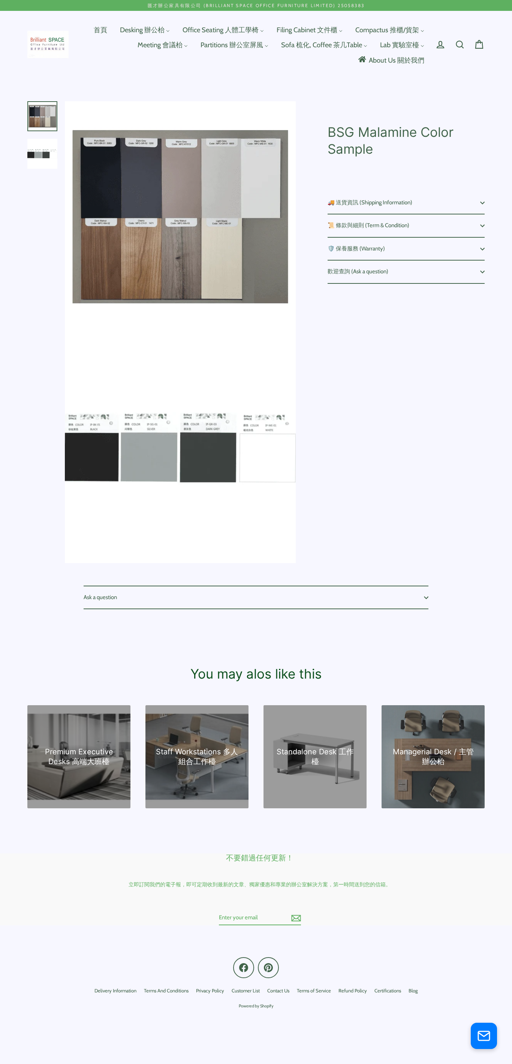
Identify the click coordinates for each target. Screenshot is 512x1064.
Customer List (246, 991)
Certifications (387, 991)
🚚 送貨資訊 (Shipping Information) (370, 202)
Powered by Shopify (256, 1006)
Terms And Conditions (166, 991)
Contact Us (278, 991)
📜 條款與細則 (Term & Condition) (368, 225)
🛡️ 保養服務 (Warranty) (356, 248)
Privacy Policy (210, 991)
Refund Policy (352, 991)
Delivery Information (115, 991)
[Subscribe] (295, 918)
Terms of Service (314, 991)
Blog (413, 991)
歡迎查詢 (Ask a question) (358, 271)
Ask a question (100, 597)
